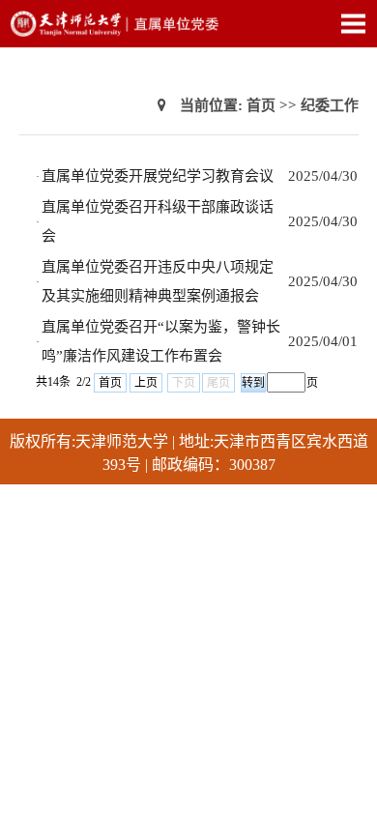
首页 (261, 105)
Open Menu (353, 23)
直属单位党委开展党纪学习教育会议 (158, 176)
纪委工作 (330, 105)
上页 (146, 383)
